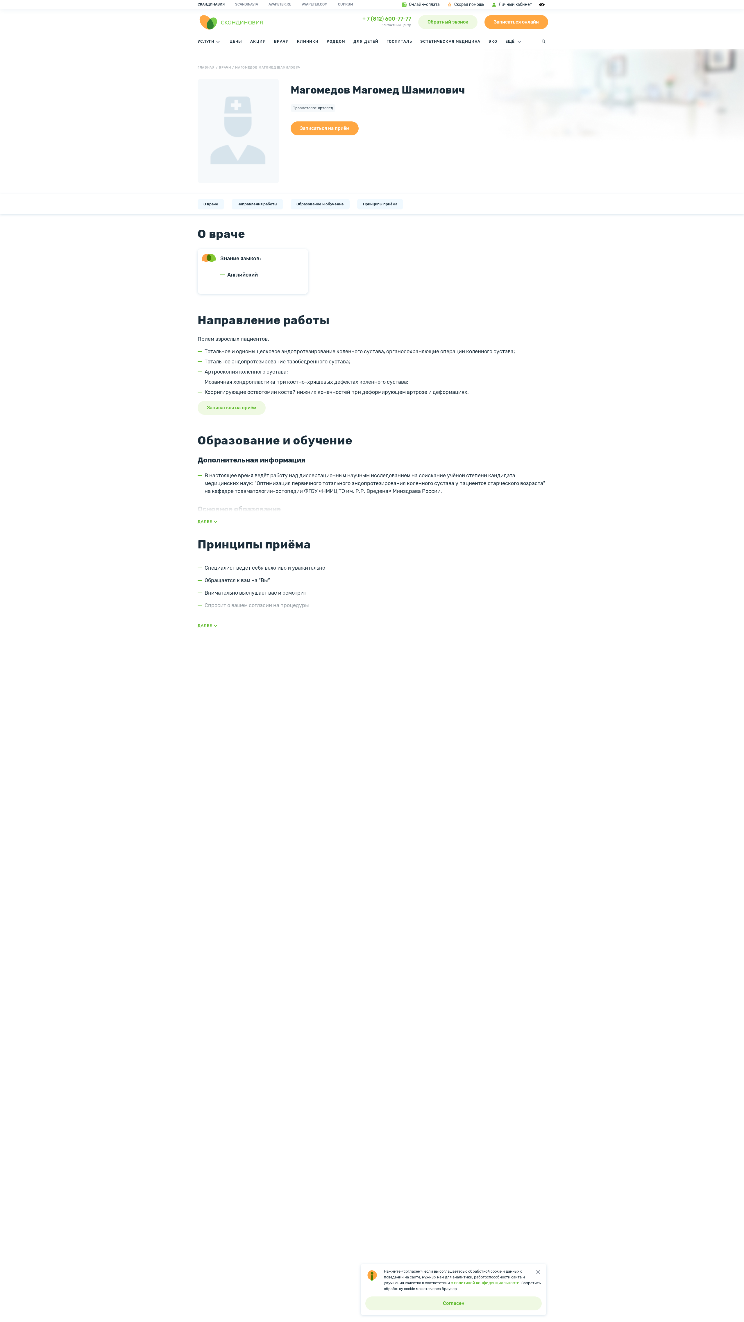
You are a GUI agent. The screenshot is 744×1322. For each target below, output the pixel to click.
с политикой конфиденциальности (485, 1282)
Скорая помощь (469, 4)
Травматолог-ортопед (313, 108)
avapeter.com (315, 4)
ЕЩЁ (510, 41)
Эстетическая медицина (450, 41)
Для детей (365, 41)
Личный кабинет (515, 4)
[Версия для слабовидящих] (542, 5)
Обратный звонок (448, 22)
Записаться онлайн (516, 22)
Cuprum (345, 4)
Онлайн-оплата (424, 4)
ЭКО (493, 41)
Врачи (281, 41)
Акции (258, 41)
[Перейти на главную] (231, 22)
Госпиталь (399, 41)
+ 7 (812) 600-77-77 (386, 19)
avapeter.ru (280, 4)
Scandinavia (246, 4)
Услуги (206, 41)
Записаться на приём (324, 128)
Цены (236, 41)
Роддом (336, 41)
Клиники (308, 41)
